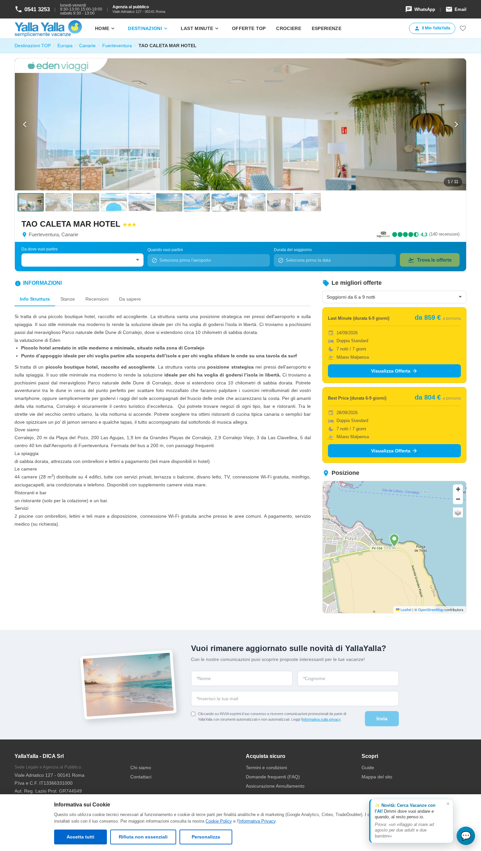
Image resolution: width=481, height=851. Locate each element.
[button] (394, 540)
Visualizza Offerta (394, 371)
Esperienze (326, 28)
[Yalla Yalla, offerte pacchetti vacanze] (48, 28)
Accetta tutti (80, 836)
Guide (368, 767)
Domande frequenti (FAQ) (273, 776)
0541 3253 (32, 9)
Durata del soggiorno (293, 249)
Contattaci (140, 776)
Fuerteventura (117, 45)
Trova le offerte (430, 260)
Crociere (288, 28)
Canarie (87, 45)
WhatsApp (420, 9)
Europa (65, 45)
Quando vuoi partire (165, 249)
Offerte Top (249, 28)
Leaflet (405, 609)
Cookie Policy (219, 821)
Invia (381, 718)
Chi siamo (140, 767)
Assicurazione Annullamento (275, 786)
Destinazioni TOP (33, 45)
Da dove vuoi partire (39, 249)
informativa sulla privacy (321, 719)
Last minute (200, 28)
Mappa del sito (377, 776)
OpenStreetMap (430, 609)
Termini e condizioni (266, 767)
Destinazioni (148, 28)
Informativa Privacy (257, 821)
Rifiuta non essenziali (143, 836)
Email (455, 9)
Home (105, 28)
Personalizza (206, 836)
